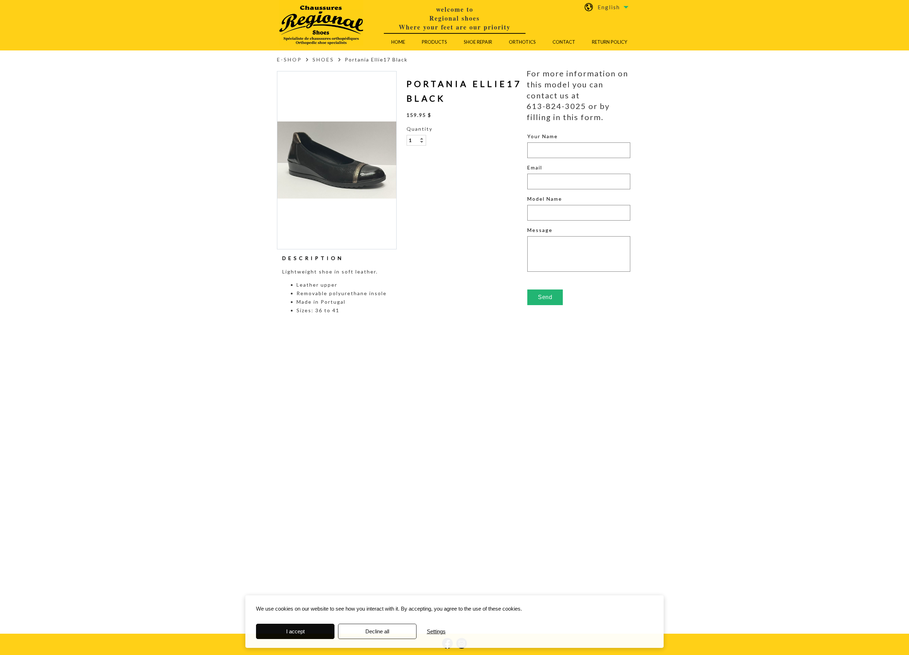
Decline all (377, 631)
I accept (295, 631)
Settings (436, 631)
